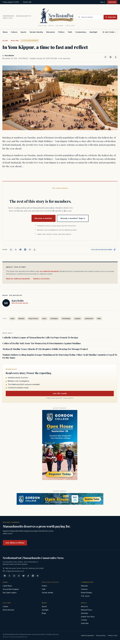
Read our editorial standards (18, 279)
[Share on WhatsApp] (11, 250)
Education (50, 32)
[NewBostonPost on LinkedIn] (33, 576)
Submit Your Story (88, 617)
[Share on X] (16, 250)
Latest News (7, 586)
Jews (44, 318)
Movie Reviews (8, 610)
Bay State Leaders (10, 593)
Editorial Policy (86, 610)
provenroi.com (22, 637)
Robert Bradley (86, 593)
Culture (14, 32)
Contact (84, 620)
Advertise (84, 613)
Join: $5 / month (60, 393)
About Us (84, 606)
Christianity (66, 318)
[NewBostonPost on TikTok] (28, 576)
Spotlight (93, 32)
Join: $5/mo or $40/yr (14, 543)
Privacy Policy (101, 635)
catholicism (89, 318)
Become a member (43, 218)
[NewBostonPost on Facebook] (5, 576)
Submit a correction (41, 279)
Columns (84, 589)
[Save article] (105, 57)
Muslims (15, 40)
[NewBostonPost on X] (9, 576)
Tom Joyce (85, 596)
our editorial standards (49, 271)
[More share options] (35, 250)
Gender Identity (36, 32)
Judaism (77, 318)
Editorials (84, 586)
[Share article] (116, 57)
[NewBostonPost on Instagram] (14, 576)
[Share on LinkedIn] (25, 250)
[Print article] (110, 57)
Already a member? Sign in (72, 218)
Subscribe (112, 2)
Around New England (11, 589)
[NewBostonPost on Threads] (19, 576)
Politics (61, 32)
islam (5, 40)
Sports (23, 32)
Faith (70, 32)
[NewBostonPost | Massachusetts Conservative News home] (56, 15)
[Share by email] (30, 250)
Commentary (80, 32)
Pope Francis (33, 318)
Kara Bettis (9, 55)
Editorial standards (87, 635)
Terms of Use (112, 635)
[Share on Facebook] (20, 250)
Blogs (44, 613)
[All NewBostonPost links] (37, 576)
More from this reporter (20, 303)
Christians (54, 318)
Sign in (102, 2)
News (5, 32)
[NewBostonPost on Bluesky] (23, 576)
